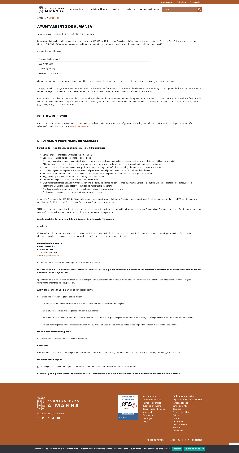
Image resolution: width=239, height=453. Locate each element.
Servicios (116, 9)
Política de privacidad (194, 449)
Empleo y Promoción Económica (187, 399)
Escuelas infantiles (180, 412)
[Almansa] (51, 9)
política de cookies (80, 126)
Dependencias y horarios (153, 409)
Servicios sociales (180, 402)
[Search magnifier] (199, 9)
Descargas (147, 418)
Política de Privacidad (156, 439)
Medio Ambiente (179, 424)
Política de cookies (193, 439)
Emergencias (195, 2)
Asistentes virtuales (149, 9)
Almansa (41, 17)
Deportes (176, 409)
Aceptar (177, 449)
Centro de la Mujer (180, 406)
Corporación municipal (152, 399)
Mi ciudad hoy (98, 9)
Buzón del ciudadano (151, 406)
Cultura (175, 415)
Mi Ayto (131, 9)
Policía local (181, 2)
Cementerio (177, 430)
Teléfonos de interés (151, 402)
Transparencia (148, 415)
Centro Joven (178, 421)
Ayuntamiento (167, 2)
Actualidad (147, 412)
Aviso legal (175, 439)
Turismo (176, 418)
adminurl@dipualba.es (48, 255)
